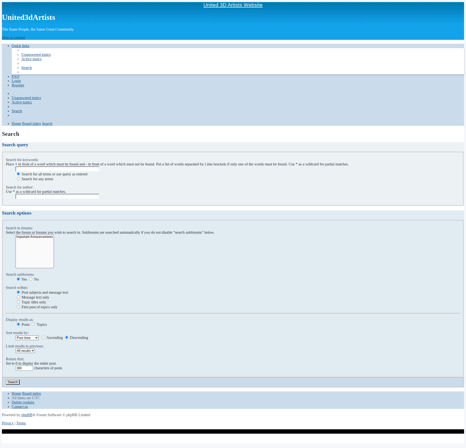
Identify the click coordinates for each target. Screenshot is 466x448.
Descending (78, 338)
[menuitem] (36, 54)
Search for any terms (37, 179)
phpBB (27, 415)
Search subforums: (20, 274)
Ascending (54, 338)
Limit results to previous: (25, 346)
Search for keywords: (22, 160)
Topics (41, 324)
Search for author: (19, 187)
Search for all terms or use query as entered (54, 174)
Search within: (17, 287)
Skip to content (13, 37)
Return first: (15, 359)
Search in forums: (19, 228)
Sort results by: (17, 333)
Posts (25, 324)
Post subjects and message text (44, 292)
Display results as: (19, 320)
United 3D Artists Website (233, 5)
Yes (24, 279)
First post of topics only (39, 307)
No (36, 279)
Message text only (35, 297)
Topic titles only (33, 302)
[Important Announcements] (35, 237)
